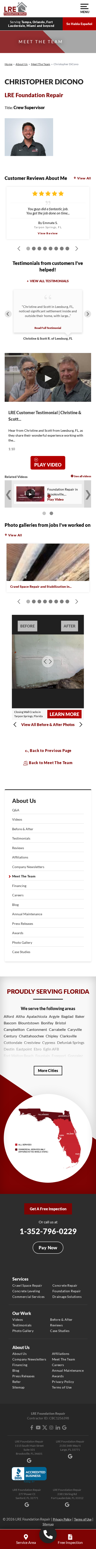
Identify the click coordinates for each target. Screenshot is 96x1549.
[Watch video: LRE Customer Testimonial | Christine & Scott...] (48, 377)
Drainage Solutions (67, 1297)
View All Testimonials (49, 281)
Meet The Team (23, 876)
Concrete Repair (65, 1285)
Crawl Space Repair (27, 1285)
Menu (84, 12)
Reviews (18, 848)
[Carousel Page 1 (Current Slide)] (44, 513)
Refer (16, 1382)
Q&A (15, 810)
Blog (15, 905)
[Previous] (8, 313)
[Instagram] (51, 1427)
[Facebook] (31, 1427)
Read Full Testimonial (47, 328)
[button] (16, 724)
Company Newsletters (28, 867)
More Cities (48, 1070)
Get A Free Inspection (48, 1209)
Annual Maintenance (27, 914)
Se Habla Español (79, 24)
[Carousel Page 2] (51, 513)
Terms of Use (62, 1387)
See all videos (82, 476)
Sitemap (18, 1387)
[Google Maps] (64, 1427)
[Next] (87, 313)
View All (84, 178)
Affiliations (20, 857)
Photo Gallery (22, 942)
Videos (17, 819)
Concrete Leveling (26, 1291)
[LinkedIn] (58, 1427)
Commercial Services (28, 1297)
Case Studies (21, 952)
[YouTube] (38, 1427)
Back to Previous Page (50, 750)
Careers (18, 895)
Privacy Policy (63, 1382)
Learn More (64, 714)
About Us (24, 801)
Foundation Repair (66, 1291)
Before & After (22, 829)
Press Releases (22, 924)
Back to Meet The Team (50, 762)
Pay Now (48, 1247)
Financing (19, 886)
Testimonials (21, 838)
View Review (48, 233)
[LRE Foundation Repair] (15, 8)
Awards (17, 933)
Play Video (48, 464)
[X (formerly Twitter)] (45, 1427)
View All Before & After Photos (48, 724)
